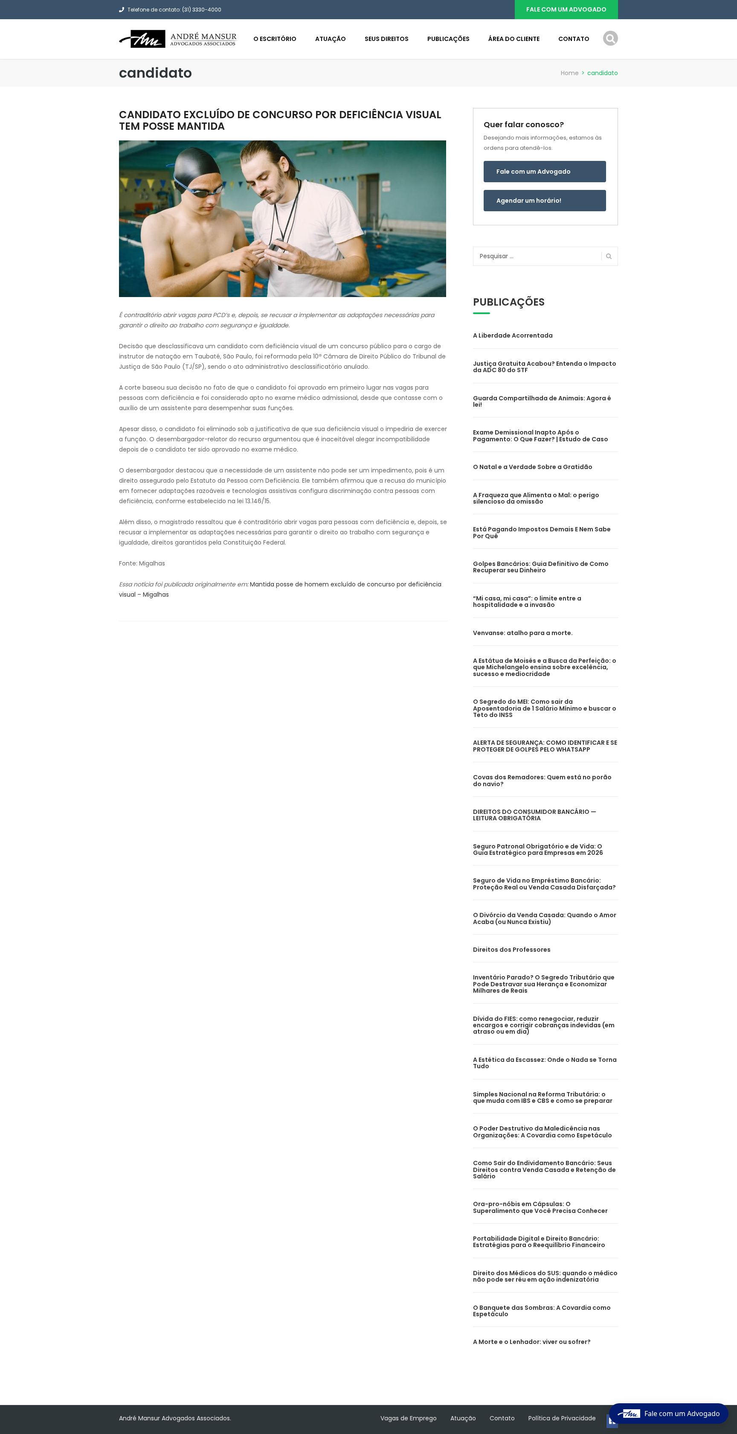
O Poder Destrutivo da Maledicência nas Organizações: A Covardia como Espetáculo (542, 1131)
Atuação (330, 39)
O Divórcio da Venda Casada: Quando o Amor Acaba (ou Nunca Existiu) (544, 918)
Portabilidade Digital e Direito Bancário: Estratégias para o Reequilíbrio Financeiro (539, 1241)
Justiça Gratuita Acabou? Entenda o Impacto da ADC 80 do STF (544, 366)
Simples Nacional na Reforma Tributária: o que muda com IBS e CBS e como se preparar (542, 1097)
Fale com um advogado (566, 9)
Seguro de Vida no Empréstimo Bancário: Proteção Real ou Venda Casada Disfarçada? (544, 883)
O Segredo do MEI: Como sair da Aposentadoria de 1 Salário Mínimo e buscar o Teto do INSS (544, 708)
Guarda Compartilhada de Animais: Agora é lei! (542, 401)
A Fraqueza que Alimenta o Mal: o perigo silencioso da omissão (536, 498)
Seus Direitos (387, 39)
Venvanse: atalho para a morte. (523, 633)
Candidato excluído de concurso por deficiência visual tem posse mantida (280, 120)
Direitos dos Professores (512, 949)
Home (570, 73)
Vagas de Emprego (408, 1418)
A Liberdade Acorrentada (513, 335)
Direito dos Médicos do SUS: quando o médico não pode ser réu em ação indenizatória (545, 1276)
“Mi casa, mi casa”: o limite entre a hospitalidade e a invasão (527, 601)
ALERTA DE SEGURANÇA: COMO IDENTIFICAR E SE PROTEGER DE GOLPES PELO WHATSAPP (545, 745)
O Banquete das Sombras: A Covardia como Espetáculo (542, 1310)
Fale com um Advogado (533, 171)
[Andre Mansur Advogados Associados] (178, 38)
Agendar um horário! (528, 200)
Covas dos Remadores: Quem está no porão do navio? (542, 780)
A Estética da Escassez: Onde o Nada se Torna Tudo (545, 1062)
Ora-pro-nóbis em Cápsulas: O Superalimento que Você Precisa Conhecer (540, 1207)
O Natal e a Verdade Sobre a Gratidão (532, 467)
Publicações (448, 39)
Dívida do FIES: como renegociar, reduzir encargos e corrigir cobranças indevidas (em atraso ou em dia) (544, 1025)
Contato (573, 39)
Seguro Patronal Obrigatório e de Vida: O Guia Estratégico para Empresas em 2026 (538, 849)
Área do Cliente (514, 39)
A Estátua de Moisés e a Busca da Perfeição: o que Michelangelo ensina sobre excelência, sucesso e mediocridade (544, 667)
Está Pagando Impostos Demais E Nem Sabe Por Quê (542, 532)
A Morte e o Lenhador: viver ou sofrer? (532, 1342)
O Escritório (274, 39)
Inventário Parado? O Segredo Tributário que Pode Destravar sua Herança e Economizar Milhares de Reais (544, 984)
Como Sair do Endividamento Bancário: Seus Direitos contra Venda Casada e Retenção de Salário (544, 1169)
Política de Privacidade (562, 1418)
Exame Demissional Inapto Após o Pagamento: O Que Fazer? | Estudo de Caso (540, 435)
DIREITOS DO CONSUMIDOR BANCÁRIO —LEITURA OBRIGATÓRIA (534, 814)
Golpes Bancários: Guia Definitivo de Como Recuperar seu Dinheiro (541, 567)
